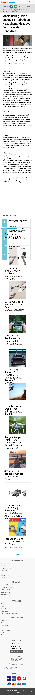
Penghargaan (4, 570)
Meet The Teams (5, 566)
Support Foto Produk (6, 589)
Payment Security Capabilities (9, 613)
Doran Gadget (5, 620)
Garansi (3, 606)
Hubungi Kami (5, 575)
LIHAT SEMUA (17, 554)
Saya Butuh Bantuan (16, 651)
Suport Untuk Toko (6, 592)
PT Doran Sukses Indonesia (21, 691)
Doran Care (4, 604)
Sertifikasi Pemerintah (7, 568)
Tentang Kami (5, 563)
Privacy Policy (5, 611)
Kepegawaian (4, 625)
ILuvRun (3, 632)
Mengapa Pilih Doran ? (7, 585)
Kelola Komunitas (6, 630)
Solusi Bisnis (4, 627)
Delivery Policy (5, 597)
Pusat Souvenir (5, 623)
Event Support (5, 635)
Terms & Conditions (6, 608)
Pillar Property (5, 578)
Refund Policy (5, 594)
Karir (2, 573)
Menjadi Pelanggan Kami (7, 587)
